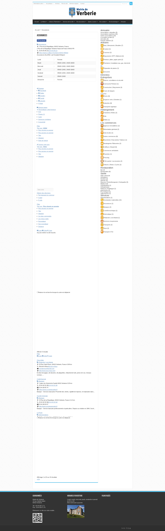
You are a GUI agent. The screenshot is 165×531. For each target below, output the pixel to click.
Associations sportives (108, 34)
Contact (82, 3)
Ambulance (104, 177)
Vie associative (80, 21)
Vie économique (113, 21)
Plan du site (64, 3)
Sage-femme (105, 193)
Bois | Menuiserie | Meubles (112, 45)
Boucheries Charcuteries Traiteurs (114, 140)
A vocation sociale (106, 37)
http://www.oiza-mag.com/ (47, 370)
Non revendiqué (43, 224)
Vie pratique (49, 3)
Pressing (106, 157)
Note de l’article (43, 140)
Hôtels (106, 120)
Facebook (43, 90)
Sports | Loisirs (92, 21)
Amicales (103, 39)
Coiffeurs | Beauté (109, 147)
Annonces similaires (44, 119)
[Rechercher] (131, 3)
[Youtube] (130, 528)
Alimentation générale (110, 129)
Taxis (105, 228)
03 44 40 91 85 (52, 385)
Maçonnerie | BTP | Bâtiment (113, 56)
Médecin (103, 184)
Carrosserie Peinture (110, 84)
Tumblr (42, 98)
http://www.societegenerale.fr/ (48, 406)
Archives (57, 3)
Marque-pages (42, 107)
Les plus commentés (44, 216)
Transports (107, 225)
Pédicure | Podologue (107, 188)
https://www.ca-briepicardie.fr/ (48, 389)
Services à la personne (111, 221)
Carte (40, 117)
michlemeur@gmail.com (46, 368)
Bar (102, 170)
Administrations (43, 415)
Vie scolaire (102, 21)
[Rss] (122, 528)
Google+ (42, 96)
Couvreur (106, 52)
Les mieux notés (43, 219)
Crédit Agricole (41, 379)
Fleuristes (107, 154)
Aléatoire (41, 138)
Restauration (107, 168)
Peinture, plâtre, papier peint (112, 59)
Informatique (107, 214)
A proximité (41, 122)
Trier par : (42, 128)
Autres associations (107, 35)
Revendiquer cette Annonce (47, 109)
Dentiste (103, 179)
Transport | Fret (108, 232)
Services (105, 195)
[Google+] (124, 528)
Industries (107, 103)
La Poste (39, 413)
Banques (41, 381)
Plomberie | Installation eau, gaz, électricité (117, 63)
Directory (105, 75)
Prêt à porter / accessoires (112, 161)
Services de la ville (68, 21)
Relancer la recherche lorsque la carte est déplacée (54, 292)
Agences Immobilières (111, 126)
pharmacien (104, 190)
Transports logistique (110, 106)
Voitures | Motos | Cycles (111, 164)
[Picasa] (128, 528)
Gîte (105, 116)
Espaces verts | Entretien (111, 99)
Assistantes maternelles (111, 200)
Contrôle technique (109, 210)
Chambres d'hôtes (109, 112)
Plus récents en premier (45, 130)
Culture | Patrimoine (54, 21)
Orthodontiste (105, 185)
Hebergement (107, 110)
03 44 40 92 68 (52, 402)
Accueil (37, 21)
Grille (45, 230)
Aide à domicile (105, 175)
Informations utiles (38, 3)
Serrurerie (107, 72)
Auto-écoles (107, 133)
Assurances (42, 44)
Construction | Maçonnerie (112, 87)
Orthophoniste (105, 187)
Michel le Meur (52, 366)
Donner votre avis (44, 144)
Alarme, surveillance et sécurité (113, 80)
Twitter (42, 93)
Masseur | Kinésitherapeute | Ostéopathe (113, 182)
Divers (106, 96)
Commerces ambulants (111, 150)
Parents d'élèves (106, 40)
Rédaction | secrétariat (45, 362)
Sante (103, 173)
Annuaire (123, 21)
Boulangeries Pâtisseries (111, 143)
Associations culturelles (108, 32)
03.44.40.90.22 (52, 50)
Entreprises (106, 77)
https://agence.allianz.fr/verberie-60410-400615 (53, 53)
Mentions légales (74, 3)
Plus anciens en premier (45, 133)
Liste (40, 230)
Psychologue (105, 192)
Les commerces (108, 123)
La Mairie (43, 21)
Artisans (105, 42)
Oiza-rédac (40, 360)
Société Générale (42, 396)
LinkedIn (42, 101)
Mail (41, 103)
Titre (39, 135)
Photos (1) (41, 114)
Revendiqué (42, 221)
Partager (41, 88)
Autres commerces (110, 136)
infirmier (103, 180)
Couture (106, 49)
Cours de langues (109, 91)
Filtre (38, 126)
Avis (39, 112)
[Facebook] (126, 528)
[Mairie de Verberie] (82, 12)
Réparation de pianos (110, 68)
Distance (41, 226)
